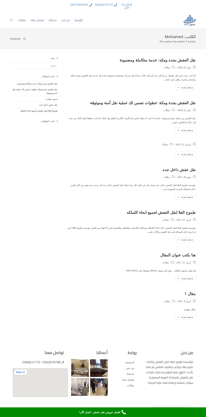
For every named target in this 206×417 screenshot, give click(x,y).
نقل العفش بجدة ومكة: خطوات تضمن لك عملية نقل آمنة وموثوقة (143, 102)
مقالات (167, 67)
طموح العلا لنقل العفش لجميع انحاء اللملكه (161, 212)
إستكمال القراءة (184, 87)
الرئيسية (129, 362)
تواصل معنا (128, 379)
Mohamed (15, 38)
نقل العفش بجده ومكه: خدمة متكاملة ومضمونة (158, 60)
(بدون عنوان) (51, 99)
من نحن (130, 368)
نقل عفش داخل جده (179, 169)
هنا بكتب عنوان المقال (178, 254)
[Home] (24, 38)
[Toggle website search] (11, 20)
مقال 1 (190, 293)
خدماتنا (130, 374)
